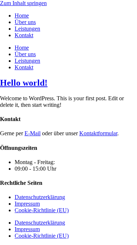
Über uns (25, 22)
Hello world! (23, 83)
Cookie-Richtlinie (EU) (42, 210)
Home (22, 15)
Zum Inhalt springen (23, 3)
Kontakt (24, 35)
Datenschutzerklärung (40, 197)
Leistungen (27, 29)
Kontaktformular (98, 133)
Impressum (27, 204)
